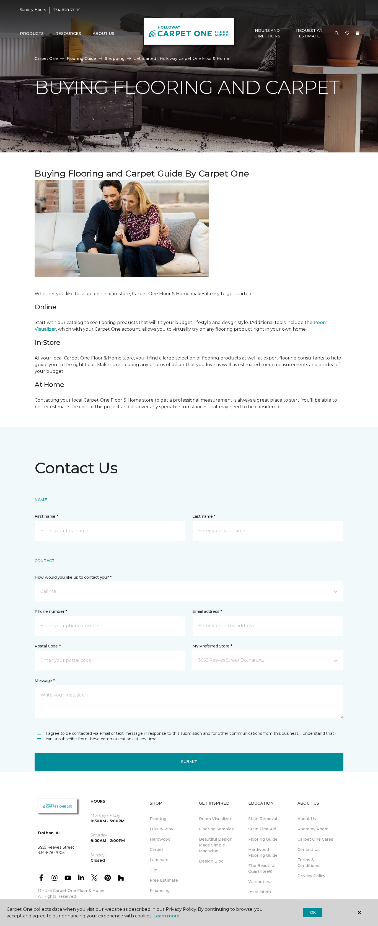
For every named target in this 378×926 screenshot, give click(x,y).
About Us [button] (103, 33)
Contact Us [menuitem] (308, 849)
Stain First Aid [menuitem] (262, 828)
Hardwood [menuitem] (160, 839)
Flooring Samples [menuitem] (216, 828)
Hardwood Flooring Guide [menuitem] (263, 852)
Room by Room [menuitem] (312, 828)
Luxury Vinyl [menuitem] (162, 828)
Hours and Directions (267, 33)
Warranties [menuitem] (259, 881)
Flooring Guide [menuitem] (263, 839)
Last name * (203, 516)
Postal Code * (47, 646)
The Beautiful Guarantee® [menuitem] (261, 868)
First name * (46, 516)
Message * (45, 681)
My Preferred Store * (212, 646)
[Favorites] (347, 33)
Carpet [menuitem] (156, 849)
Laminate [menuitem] (159, 859)
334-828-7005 (67, 9)
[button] (337, 33)
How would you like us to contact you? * (73, 577)
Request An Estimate (309, 33)
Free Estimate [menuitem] (164, 880)
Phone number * (51, 611)
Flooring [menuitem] (158, 818)
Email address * (207, 611)
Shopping (115, 58)
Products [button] (32, 33)
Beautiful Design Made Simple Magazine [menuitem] (215, 845)
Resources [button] (68, 33)
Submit (189, 761)
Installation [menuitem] (259, 891)
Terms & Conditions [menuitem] (308, 862)
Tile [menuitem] (153, 870)
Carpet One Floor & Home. (79, 890)
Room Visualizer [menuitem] (215, 818)
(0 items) (357, 33)
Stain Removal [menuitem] (262, 818)
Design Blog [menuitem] (211, 861)
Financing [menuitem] (160, 890)
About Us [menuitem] (306, 818)
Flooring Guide (81, 58)
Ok (313, 912)
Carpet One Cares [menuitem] (315, 839)
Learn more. (166, 916)
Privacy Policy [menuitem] (311, 875)
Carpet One (46, 58)
